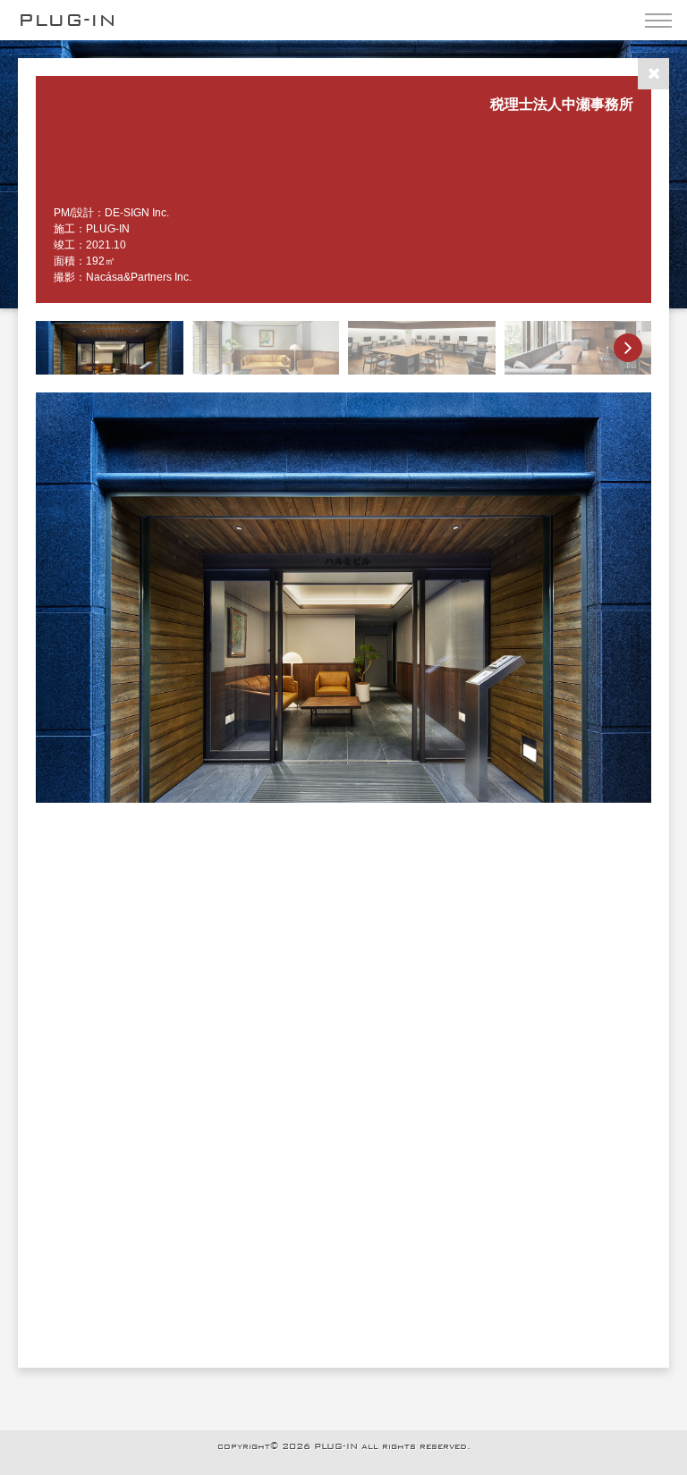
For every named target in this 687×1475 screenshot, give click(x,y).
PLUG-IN (67, 19)
